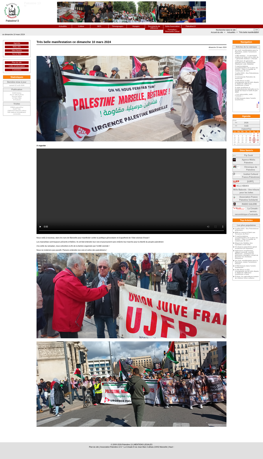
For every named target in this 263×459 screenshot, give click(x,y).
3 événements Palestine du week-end (245, 77)
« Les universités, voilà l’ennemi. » (243, 95)
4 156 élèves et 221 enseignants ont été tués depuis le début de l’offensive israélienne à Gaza (247, 83)
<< (236, 123)
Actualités (63, 26)
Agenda (17, 43)
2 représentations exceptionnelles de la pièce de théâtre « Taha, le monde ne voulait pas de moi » (246, 69)
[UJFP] (250, 181)
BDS (99, 26)
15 (254, 138)
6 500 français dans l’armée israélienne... (245, 98)
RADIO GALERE (249, 204)
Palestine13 (191, 26)
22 (254, 140)
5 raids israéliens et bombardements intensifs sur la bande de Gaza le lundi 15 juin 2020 (247, 90)
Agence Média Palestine (248, 161)
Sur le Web (16, 54)
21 (250, 140)
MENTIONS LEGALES (143, 444)
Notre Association (172, 26)
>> (256, 30)
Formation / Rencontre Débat (172, 31)
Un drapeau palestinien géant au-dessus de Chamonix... (246, 247)
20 (257, 106)
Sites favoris (17, 50)
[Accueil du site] (12, 12)
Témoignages (117, 26)
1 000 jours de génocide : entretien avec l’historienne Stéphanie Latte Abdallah (245, 62)
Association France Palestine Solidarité (248, 198)
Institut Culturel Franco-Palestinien (251, 175)
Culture (81, 26)
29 (254, 142)
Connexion (16, 70)
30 (257, 107)
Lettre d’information (17, 66)
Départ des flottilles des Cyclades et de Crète (244, 243)
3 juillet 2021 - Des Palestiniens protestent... (247, 73)
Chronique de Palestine (250, 168)
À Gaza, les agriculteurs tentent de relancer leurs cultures (246, 277)
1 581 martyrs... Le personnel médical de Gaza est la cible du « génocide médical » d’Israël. (246, 57)
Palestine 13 (32, 3)
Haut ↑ (171, 447)
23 (258, 140)
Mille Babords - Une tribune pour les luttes (246, 191)
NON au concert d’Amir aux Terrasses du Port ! (245, 233)
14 (250, 138)
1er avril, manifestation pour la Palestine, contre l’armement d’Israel (246, 52)
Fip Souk (248, 155)
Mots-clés (17, 47)
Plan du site (17, 62)
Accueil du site (217, 32)
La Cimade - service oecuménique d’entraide (247, 211)
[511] (258, 110)
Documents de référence (154, 27)
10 (257, 104)
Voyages (135, 26)
